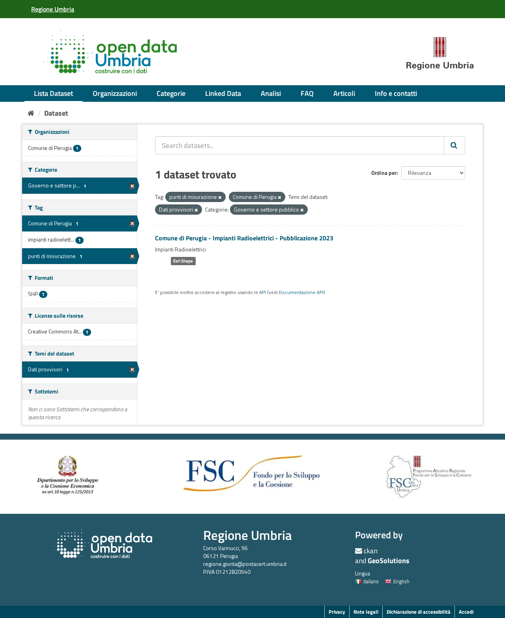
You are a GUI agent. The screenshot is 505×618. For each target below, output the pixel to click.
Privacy (337, 612)
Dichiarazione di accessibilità (419, 612)
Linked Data (223, 93)
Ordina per (384, 173)
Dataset (56, 113)
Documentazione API (301, 292)
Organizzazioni (115, 93)
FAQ (307, 93)
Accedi (466, 612)
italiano (371, 581)
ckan (371, 550)
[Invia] (454, 145)
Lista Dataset (53, 93)
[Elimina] (220, 197)
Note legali (366, 612)
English (401, 581)
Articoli (344, 93)
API (262, 292)
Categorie (171, 93)
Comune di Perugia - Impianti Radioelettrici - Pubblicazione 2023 (244, 238)
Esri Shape (183, 261)
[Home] (31, 113)
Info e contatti (396, 93)
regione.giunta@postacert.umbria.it (244, 564)
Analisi (271, 93)
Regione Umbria (247, 535)
